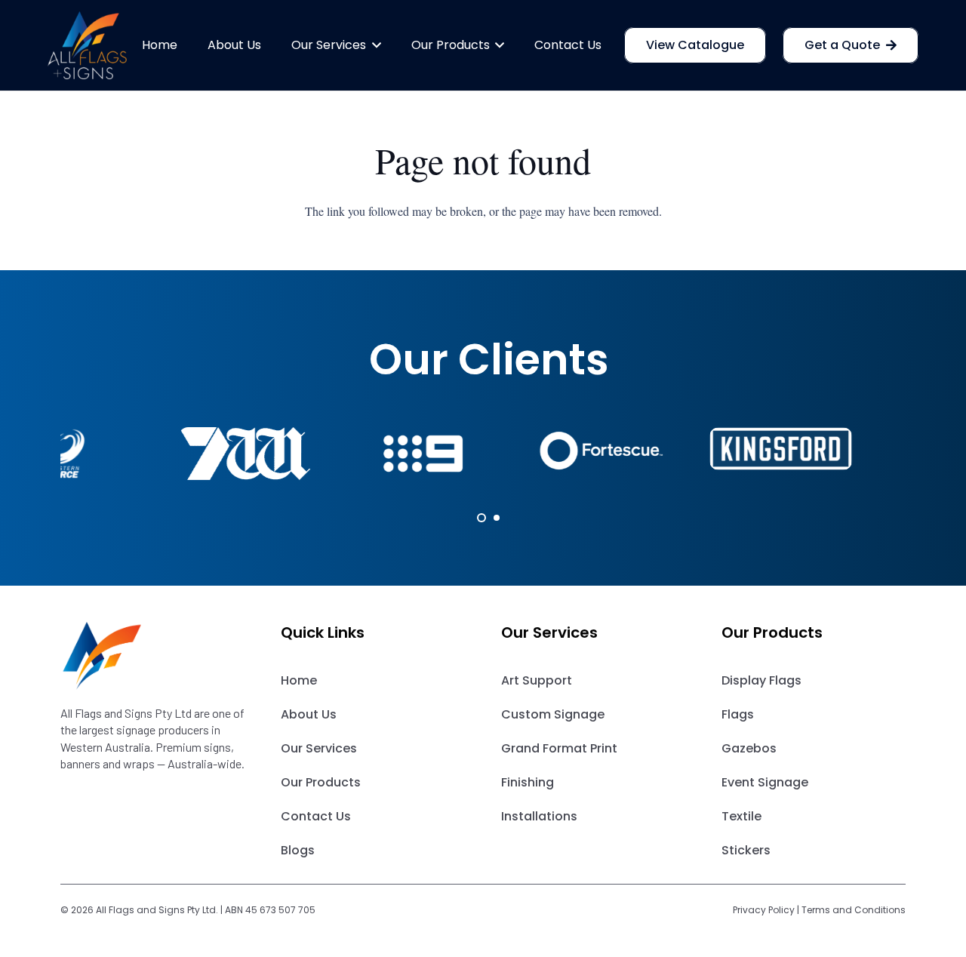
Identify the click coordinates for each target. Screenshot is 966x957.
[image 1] (87, 45)
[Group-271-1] (152, 656)
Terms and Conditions (853, 909)
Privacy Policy (764, 909)
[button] (373, 45)
